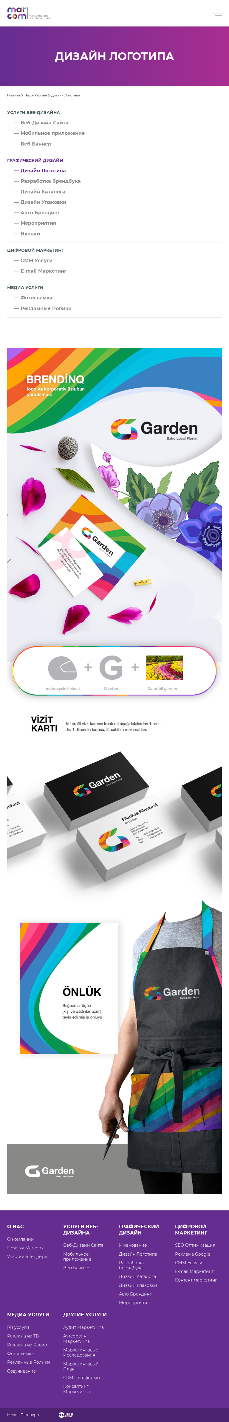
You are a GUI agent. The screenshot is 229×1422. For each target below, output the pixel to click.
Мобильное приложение (77, 1256)
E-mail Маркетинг (194, 1271)
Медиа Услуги (25, 287)
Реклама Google (192, 1254)
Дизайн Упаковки (138, 1285)
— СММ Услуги (33, 260)
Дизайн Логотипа (138, 1254)
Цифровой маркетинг (35, 250)
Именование (133, 1245)
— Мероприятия (35, 223)
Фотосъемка (20, 1353)
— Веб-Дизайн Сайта (41, 123)
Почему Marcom (25, 1248)
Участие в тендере (27, 1256)
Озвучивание (21, 1371)
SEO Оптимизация (195, 1245)
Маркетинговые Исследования (80, 1352)
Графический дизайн (35, 160)
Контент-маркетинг (196, 1280)
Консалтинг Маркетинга (76, 1389)
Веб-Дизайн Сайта (83, 1245)
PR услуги (18, 1327)
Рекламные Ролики (28, 1362)
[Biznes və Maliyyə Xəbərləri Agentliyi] (65, 1415)
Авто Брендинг (135, 1294)
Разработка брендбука (131, 1265)
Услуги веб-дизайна (33, 112)
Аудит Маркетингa (83, 1327)
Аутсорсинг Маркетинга (76, 1338)
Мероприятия (134, 1302)
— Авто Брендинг (37, 212)
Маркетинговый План (81, 1366)
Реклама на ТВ (23, 1336)
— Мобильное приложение (49, 133)
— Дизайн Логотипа (40, 171)
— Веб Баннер (32, 144)
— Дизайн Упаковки (40, 202)
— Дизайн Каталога (39, 192)
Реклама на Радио (27, 1345)
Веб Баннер (76, 1268)
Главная (13, 95)
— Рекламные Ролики (43, 308)
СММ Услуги (188, 1262)
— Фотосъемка (33, 298)
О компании (20, 1239)
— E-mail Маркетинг (40, 271)
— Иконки (27, 234)
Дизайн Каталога (137, 1276)
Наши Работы (35, 95)
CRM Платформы (81, 1377)
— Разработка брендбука (47, 181)
